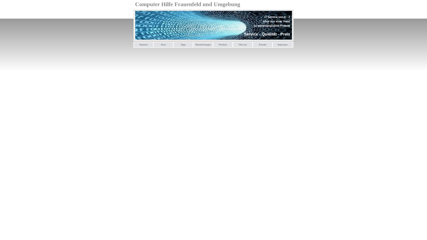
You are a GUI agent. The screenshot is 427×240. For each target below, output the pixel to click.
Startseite (143, 44)
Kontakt (262, 44)
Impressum (282, 44)
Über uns (243, 44)
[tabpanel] (266, 26)
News (163, 44)
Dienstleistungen (203, 44)
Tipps (183, 44)
